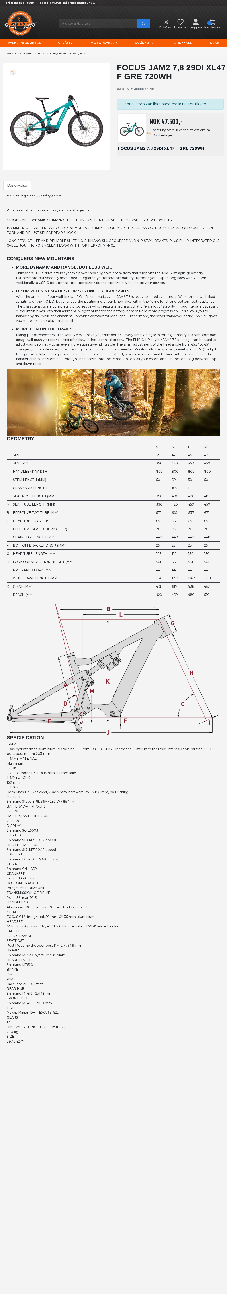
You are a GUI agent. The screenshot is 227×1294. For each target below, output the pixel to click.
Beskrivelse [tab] (17, 185)
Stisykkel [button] (183, 43)
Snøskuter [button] (145, 43)
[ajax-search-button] (143, 24)
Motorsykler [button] (104, 43)
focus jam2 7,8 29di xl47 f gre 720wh (70, 53)
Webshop (12, 53)
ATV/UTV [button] (65, 43)
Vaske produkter (24, 43)
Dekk (214, 43)
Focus (41, 53)
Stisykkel (27, 53)
